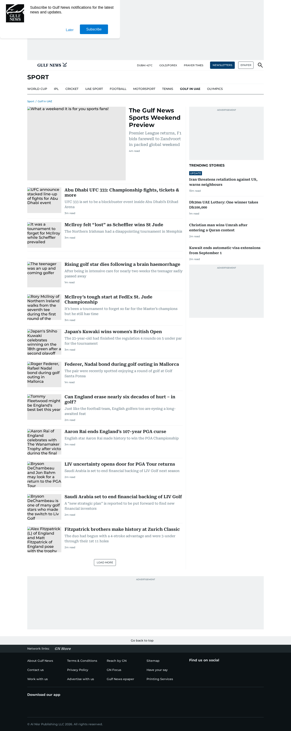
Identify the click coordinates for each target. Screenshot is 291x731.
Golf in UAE (45, 101)
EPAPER (246, 65)
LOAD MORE (105, 562)
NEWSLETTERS (222, 65)
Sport (30, 101)
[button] (30, 65)
